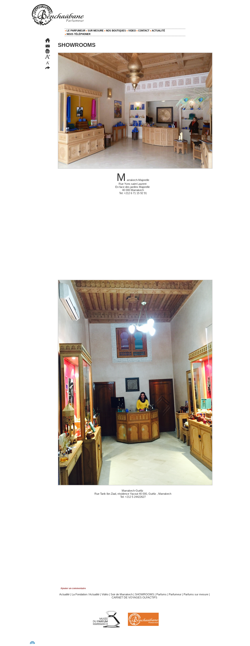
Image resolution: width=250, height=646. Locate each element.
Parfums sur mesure (196, 594)
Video (132, 30)
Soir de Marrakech (122, 594)
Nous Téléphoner (78, 34)
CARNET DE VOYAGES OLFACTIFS (134, 597)
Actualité (158, 30)
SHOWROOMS (144, 594)
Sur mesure (95, 30)
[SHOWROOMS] (135, 54)
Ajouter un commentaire (73, 588)
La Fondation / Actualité (85, 594)
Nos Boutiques (115, 30)
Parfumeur (175, 594)
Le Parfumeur (75, 30)
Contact (143, 30)
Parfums (161, 594)
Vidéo (105, 594)
